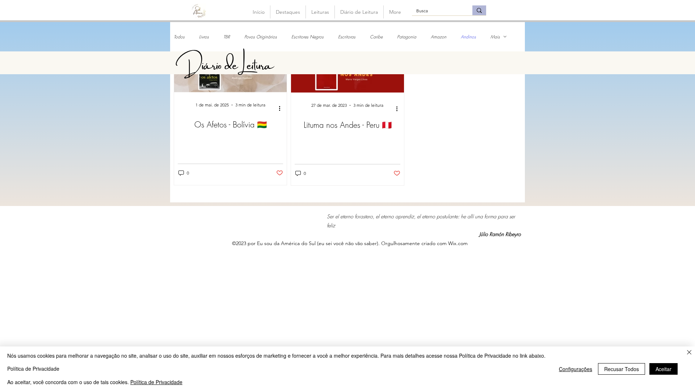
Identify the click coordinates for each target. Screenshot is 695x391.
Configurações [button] (575, 369)
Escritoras (346, 36)
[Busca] (479, 10)
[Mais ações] (282, 108)
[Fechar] (689, 353)
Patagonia (406, 36)
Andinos (468, 36)
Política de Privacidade (156, 382)
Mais (495, 36)
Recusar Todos (621, 369)
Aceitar (663, 369)
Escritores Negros (307, 36)
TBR (226, 36)
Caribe (376, 36)
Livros (204, 36)
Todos (179, 36)
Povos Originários (260, 36)
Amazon (438, 36)
